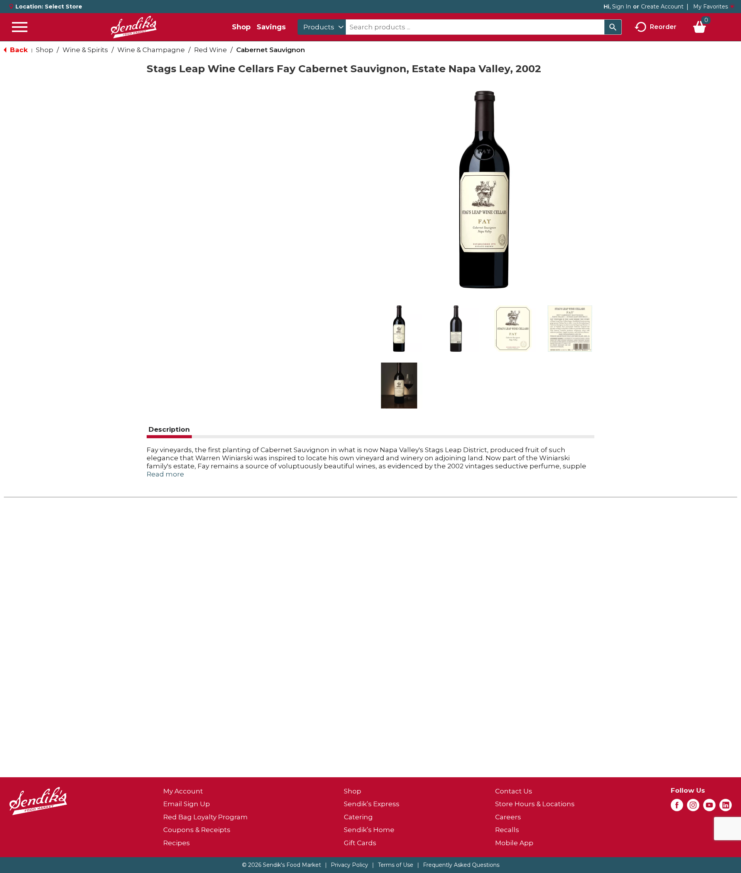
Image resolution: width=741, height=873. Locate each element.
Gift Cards (360, 843)
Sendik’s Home (369, 830)
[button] (399, 328)
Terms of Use (395, 864)
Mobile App (514, 843)
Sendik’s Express (371, 804)
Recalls (507, 830)
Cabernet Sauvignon (270, 50)
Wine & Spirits (85, 50)
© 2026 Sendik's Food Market (281, 864)
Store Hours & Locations (535, 804)
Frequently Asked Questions (461, 864)
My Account (183, 791)
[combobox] (322, 27)
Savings (271, 27)
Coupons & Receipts (196, 830)
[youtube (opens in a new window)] (709, 807)
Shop (241, 27)
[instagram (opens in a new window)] (693, 807)
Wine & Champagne (151, 50)
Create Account (662, 6)
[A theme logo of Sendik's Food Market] (133, 27)
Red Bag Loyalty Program (205, 817)
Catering (358, 817)
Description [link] (169, 429)
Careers (508, 817)
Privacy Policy (349, 864)
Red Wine (210, 50)
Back (18, 50)
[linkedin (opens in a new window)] (725, 807)
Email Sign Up (186, 804)
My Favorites (710, 6)
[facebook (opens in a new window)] (677, 807)
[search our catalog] (612, 27)
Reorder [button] (663, 26)
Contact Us (513, 791)
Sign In (621, 6)
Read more (165, 474)
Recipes (176, 843)
